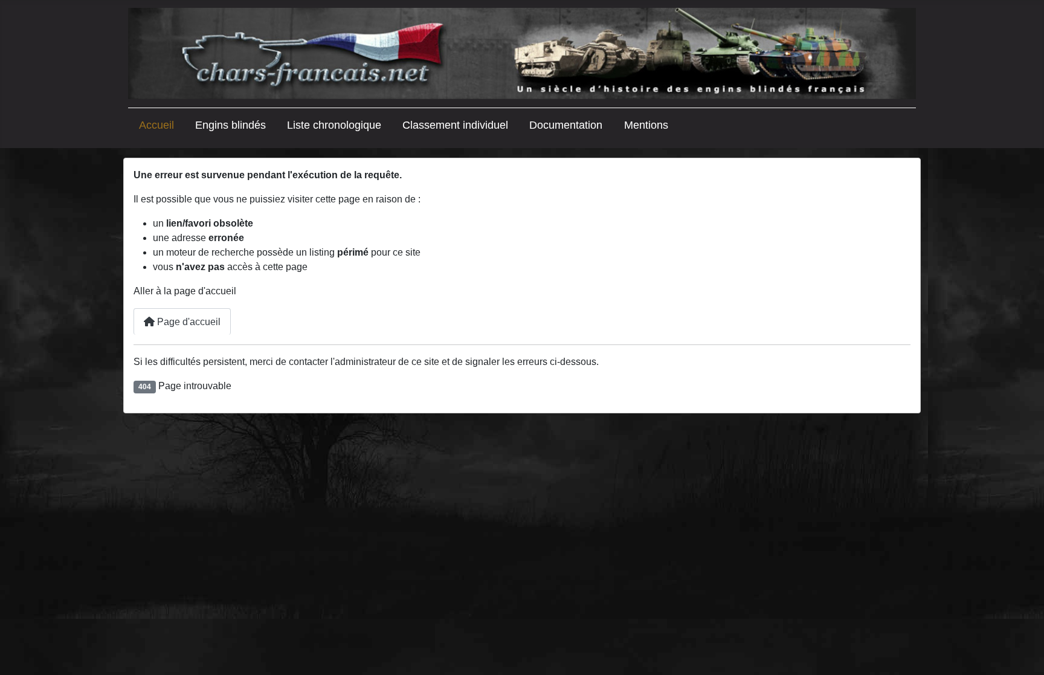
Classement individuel (455, 125)
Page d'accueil (188, 322)
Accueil (156, 125)
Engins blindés (230, 125)
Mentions (646, 125)
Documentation (565, 125)
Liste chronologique (334, 125)
